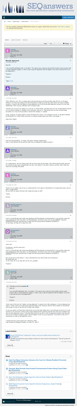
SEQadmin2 (15, 337)
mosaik (11, 80)
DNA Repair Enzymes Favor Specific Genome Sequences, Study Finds (34, 384)
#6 (70, 215)
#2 (70, 98)
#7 (70, 241)
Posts (7, 40)
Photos (25, 40)
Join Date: (13, 55)
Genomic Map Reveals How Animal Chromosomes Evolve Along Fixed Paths (38, 368)
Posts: (12, 56)
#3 (70, 137)
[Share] (71, 56)
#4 (70, 160)
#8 (70, 282)
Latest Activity (16, 40)
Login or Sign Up (67, 17)
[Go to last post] (27, 373)
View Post (27, 286)
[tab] (7, 40)
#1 (70, 60)
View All (10, 345)
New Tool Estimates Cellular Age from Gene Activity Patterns (30, 377)
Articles (17, 340)
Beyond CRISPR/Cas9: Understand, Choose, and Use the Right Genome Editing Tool (35, 335)
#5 (70, 185)
